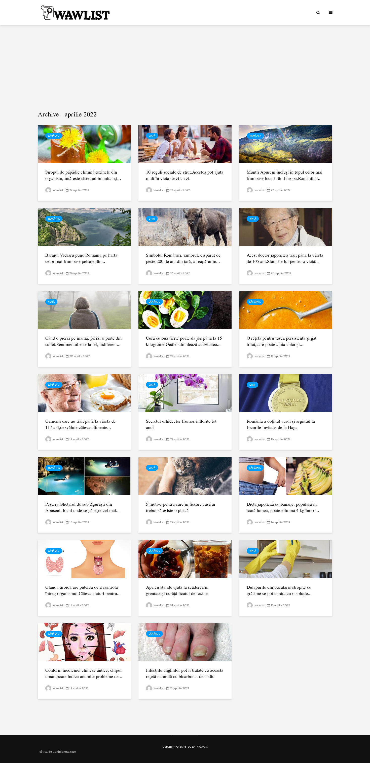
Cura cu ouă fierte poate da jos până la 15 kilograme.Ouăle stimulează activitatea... (184, 341)
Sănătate (53, 135)
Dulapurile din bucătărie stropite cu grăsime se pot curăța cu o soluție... (279, 590)
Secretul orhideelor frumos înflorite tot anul (181, 424)
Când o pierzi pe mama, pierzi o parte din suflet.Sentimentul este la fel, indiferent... (83, 341)
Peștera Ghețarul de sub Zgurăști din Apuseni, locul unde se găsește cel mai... (82, 507)
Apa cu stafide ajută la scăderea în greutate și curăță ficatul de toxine (177, 590)
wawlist (57, 190)
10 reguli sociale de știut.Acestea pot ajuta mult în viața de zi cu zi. (184, 175)
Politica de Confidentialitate (57, 751)
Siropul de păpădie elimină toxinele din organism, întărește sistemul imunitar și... (83, 175)
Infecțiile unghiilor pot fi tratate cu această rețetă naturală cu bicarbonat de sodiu (184, 673)
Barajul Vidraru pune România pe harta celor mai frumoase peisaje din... (81, 258)
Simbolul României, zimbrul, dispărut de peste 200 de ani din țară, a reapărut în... (183, 258)
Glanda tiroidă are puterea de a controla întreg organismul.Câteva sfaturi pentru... (83, 590)
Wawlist (202, 746)
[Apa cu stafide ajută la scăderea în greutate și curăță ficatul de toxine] (185, 558)
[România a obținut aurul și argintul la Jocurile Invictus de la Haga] (285, 392)
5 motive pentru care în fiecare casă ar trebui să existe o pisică (180, 507)
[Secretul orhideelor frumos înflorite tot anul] (185, 392)
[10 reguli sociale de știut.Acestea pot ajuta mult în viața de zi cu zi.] (185, 143)
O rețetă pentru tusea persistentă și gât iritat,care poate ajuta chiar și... (281, 341)
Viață (152, 135)
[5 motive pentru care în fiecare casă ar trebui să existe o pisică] (185, 475)
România (255, 135)
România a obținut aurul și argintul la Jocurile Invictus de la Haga (281, 424)
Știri (152, 218)
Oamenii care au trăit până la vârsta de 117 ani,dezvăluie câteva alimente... (80, 424)
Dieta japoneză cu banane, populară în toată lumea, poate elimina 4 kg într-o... (283, 507)
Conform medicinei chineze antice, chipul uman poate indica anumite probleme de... (83, 673)
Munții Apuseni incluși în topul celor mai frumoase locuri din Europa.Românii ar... (284, 175)
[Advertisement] (185, 68)
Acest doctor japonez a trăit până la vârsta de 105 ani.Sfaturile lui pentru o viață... (285, 258)
